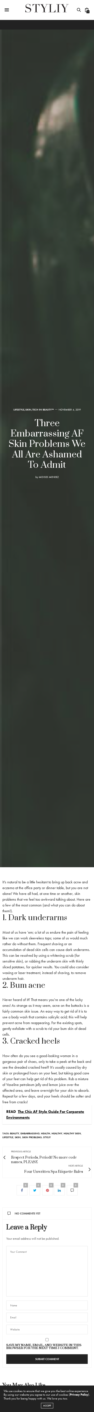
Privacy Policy (79, 1395)
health (45, 1133)
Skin (28, 409)
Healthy (57, 1133)
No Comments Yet (27, 1213)
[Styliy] (47, 10)
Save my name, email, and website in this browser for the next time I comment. (43, 1346)
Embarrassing (30, 1133)
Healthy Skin (72, 1133)
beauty (14, 1133)
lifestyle (7, 1137)
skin (18, 1137)
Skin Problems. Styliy (36, 1137)
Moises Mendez (49, 477)
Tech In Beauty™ (43, 409)
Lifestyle (18, 409)
